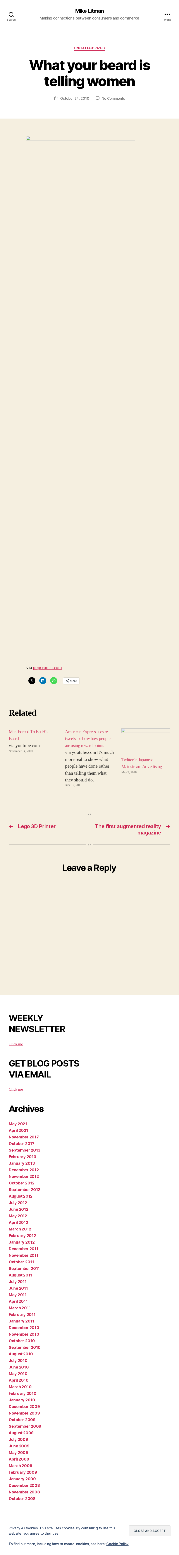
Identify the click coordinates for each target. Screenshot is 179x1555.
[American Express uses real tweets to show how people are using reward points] (89, 758)
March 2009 (20, 1465)
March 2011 (20, 1308)
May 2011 (18, 1294)
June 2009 (19, 1446)
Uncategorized (89, 48)
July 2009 (18, 1439)
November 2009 (24, 1413)
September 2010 (25, 1347)
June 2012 (18, 1209)
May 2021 (18, 1124)
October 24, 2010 (74, 98)
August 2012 (21, 1196)
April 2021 (18, 1130)
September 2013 (24, 1150)
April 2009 (19, 1459)
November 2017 (24, 1137)
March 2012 (20, 1229)
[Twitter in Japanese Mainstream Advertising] (145, 742)
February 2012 (22, 1235)
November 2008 (24, 1492)
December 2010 (24, 1327)
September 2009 (25, 1426)
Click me (16, 1044)
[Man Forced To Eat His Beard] (33, 758)
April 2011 (18, 1301)
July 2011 (18, 1281)
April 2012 (18, 1222)
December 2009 (24, 1406)
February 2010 (22, 1393)
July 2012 (18, 1202)
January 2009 (22, 1479)
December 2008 (24, 1485)
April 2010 (18, 1380)
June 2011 (18, 1288)
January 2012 (22, 1242)
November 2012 (24, 1176)
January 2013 (22, 1163)
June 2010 (19, 1367)
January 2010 (22, 1400)
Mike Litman (89, 11)
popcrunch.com (47, 668)
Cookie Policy (117, 1544)
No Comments (113, 98)
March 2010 (20, 1387)
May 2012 (18, 1216)
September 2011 (24, 1268)
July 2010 (18, 1360)
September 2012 (24, 1189)
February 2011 (22, 1314)
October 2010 (22, 1340)
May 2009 (18, 1452)
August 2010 (21, 1354)
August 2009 (21, 1433)
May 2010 (18, 1373)
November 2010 (24, 1334)
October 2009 (22, 1419)
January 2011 (21, 1321)
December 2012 (24, 1170)
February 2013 (22, 1156)
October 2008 (22, 1498)
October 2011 (21, 1262)
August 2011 (20, 1275)
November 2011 (23, 1255)
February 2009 (23, 1472)
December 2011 (23, 1248)
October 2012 (21, 1183)
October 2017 (21, 1143)
